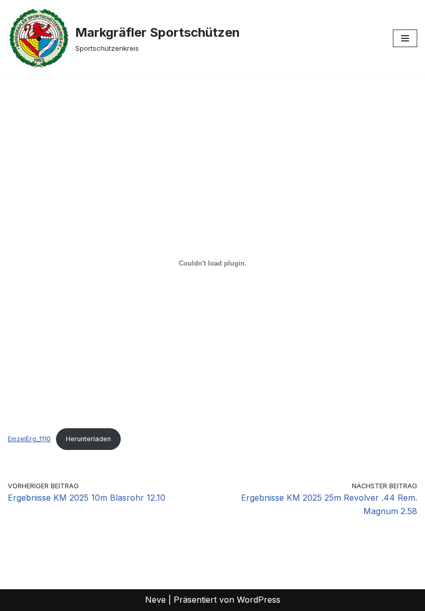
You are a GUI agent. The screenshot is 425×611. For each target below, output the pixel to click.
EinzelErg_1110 (29, 439)
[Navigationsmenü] (405, 38)
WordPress (258, 599)
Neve (155, 599)
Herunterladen (88, 439)
